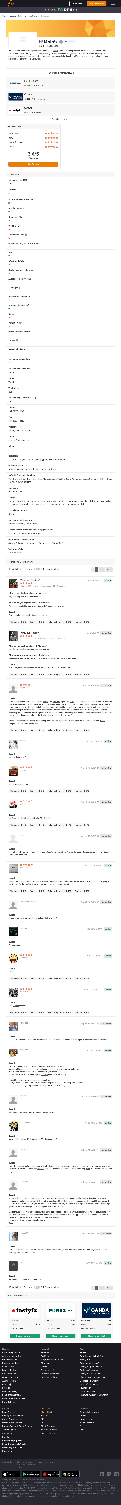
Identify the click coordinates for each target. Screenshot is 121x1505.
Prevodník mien (9, 1402)
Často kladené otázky (90, 1412)
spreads (27, 649)
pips (99, 1201)
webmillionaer (26, 804)
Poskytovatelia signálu (90, 1363)
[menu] (113, 3)
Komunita (45, 1352)
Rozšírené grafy (48, 1433)
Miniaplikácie (47, 1412)
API (42, 1419)
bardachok (24, 1181)
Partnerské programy (89, 1370)
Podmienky (7, 1462)
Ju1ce (22, 835)
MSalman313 (25, 586)
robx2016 (24, 1096)
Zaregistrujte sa (96, 3)
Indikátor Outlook (49, 1377)
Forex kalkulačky (9, 1391)
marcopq (23, 928)
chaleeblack (25, 639)
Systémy (45, 1356)
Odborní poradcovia (89, 1384)
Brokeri (83, 1352)
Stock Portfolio (48, 1426)
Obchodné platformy (89, 1381)
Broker (40, 606)
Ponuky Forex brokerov (12, 1415)
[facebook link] (102, 1474)
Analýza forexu (9, 1381)
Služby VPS (85, 1359)
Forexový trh (8, 1367)
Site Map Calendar (47, 1462)
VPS (72, 701)
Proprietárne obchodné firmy (93, 1356)
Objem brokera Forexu (12, 1423)
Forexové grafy (48, 1370)
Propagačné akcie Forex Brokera (17, 1426)
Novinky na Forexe (10, 1377)
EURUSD (44, 1074)
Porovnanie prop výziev (12, 1440)
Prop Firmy (7, 1437)
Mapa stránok (31, 1463)
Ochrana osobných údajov (20, 1464)
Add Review (33, 164)
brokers (31, 1072)
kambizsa (24, 1023)
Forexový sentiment (50, 1374)
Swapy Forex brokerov (12, 1419)
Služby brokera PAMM (90, 1374)
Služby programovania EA (92, 1367)
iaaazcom (24, 770)
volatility (40, 1169)
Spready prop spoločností (14, 1444)
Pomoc (83, 1415)
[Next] (111, 569)
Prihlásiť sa (77, 3)
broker (55, 51)
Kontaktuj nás (86, 1419)
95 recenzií (33, 158)
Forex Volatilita (9, 1370)
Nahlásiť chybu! (87, 1423)
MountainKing (25, 1050)
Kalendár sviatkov (10, 1363)
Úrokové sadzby (9, 1359)
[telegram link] (116, 1474)
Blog (82, 1430)
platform (56, 701)
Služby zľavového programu (93, 1377)
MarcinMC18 (25, 992)
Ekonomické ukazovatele (13, 1398)
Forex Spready (8, 1412)
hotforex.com (14, 553)
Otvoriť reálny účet (24, 1336)
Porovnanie (7, 1451)
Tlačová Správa (9, 1430)
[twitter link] (109, 1474)
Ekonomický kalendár (12, 1352)
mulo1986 (24, 1149)
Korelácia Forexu (10, 1374)
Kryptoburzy (85, 1388)
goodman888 (25, 1122)
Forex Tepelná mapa (11, 1395)
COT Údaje (7, 1384)
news (87, 1166)
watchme (24, 958)
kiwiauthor (24, 688)
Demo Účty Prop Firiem (12, 1447)
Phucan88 (24, 1233)
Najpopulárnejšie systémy (52, 1359)
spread (33, 1212)
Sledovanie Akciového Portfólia (94, 1395)
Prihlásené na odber (50, 569)
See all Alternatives (60, 119)
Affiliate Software (49, 1430)
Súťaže (44, 1367)
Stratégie (45, 1363)
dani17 (23, 1262)
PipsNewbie (25, 867)
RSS (43, 1423)
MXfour (23, 740)
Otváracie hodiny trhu (12, 1356)
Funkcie (44, 1415)
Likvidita (6, 1388)
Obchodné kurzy (87, 1391)
